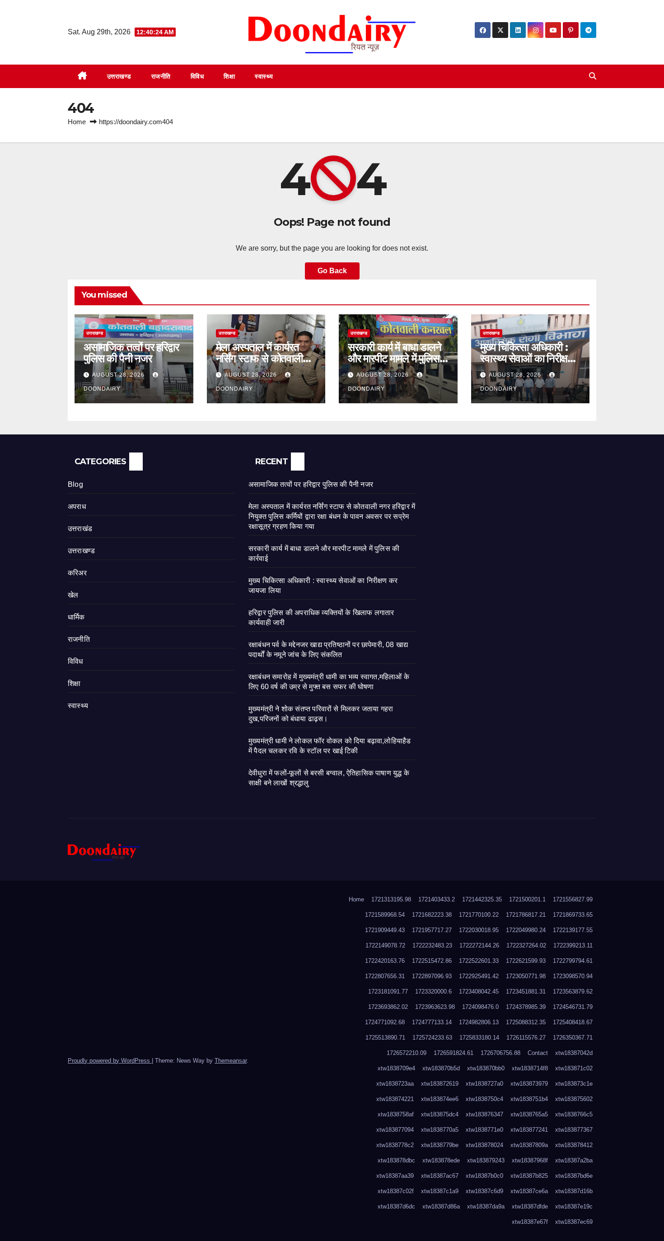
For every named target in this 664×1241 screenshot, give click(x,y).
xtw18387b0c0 (484, 1175)
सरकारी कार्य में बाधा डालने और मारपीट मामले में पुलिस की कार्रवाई (394, 358)
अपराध (77, 506)
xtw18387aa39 (395, 1175)
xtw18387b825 (529, 1175)
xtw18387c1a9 (439, 1191)
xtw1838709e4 (396, 1068)
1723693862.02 (388, 1006)
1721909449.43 (385, 930)
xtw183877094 (395, 1129)
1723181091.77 (388, 991)
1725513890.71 (385, 1037)
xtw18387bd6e (574, 1175)
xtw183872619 (439, 1083)
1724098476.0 (480, 1006)
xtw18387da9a (486, 1206)
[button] (592, 76)
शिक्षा (229, 76)
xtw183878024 (484, 1145)
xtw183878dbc (396, 1160)
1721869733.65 (573, 914)
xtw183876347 (484, 1114)
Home (77, 122)
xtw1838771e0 (484, 1129)
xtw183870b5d (441, 1068)
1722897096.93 (432, 976)
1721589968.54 (385, 914)
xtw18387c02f (396, 1191)
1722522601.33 (479, 960)
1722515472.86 (432, 960)
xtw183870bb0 (486, 1068)
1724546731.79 (573, 1006)
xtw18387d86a (441, 1206)
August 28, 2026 (119, 375)
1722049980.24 (526, 930)
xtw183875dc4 (439, 1114)
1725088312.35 (526, 1022)
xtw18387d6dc (396, 1206)
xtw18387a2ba (574, 1160)
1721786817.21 (526, 914)
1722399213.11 (573, 945)
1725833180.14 (479, 1037)
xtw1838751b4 (529, 1099)
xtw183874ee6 (439, 1099)
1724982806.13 (479, 1022)
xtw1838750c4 (484, 1099)
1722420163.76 (385, 960)
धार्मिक (76, 617)
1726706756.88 (500, 1053)
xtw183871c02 (574, 1068)
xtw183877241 (529, 1129)
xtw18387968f (530, 1160)
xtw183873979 (529, 1083)
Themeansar (231, 1060)
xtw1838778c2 (395, 1145)
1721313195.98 (391, 899)
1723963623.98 (435, 1006)
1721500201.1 (527, 899)
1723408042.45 (479, 991)
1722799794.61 (573, 960)
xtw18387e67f (530, 1221)
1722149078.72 (385, 945)
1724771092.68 (385, 1022)
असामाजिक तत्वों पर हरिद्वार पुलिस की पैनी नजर (131, 353)
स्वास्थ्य (264, 76)
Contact (538, 1053)
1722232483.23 (432, 945)
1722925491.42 (479, 976)
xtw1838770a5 (439, 1129)
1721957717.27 (432, 930)
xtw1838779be (439, 1145)
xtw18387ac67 (439, 1175)
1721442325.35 (482, 899)
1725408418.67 (573, 1022)
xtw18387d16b (574, 1191)
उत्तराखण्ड (119, 76)
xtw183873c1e (574, 1083)
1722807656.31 (385, 976)
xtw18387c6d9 (484, 1191)
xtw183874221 (395, 1099)
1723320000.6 (433, 991)
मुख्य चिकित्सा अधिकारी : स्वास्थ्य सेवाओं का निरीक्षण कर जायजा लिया (527, 358)
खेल (73, 595)
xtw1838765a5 (529, 1114)
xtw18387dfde (530, 1206)
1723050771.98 (526, 976)
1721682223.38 (432, 914)
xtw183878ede (441, 1160)
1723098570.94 (573, 976)
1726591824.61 (453, 1053)
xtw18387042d (574, 1053)
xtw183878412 (574, 1145)
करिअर (77, 573)
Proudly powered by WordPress (110, 1060)
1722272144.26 (479, 945)
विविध (197, 76)
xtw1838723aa (395, 1083)
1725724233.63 (432, 1037)
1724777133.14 (432, 1022)
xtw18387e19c (574, 1206)
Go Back (332, 271)
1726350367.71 (573, 1037)
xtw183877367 (574, 1129)
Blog (75, 484)
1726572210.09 (406, 1053)
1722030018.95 (479, 930)
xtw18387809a (529, 1145)
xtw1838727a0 (484, 1083)
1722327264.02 (526, 945)
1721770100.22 (479, 914)
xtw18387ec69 (574, 1221)
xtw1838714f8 (530, 1068)
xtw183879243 (486, 1160)
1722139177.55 (573, 930)
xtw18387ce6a (529, 1191)
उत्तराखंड (80, 528)
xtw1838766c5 (574, 1114)
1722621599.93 (526, 960)
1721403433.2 (436, 899)
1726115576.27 (526, 1037)
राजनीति (161, 76)
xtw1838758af (396, 1114)
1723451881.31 (526, 991)
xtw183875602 (574, 1099)
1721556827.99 (573, 899)
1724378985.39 (526, 1006)
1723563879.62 (573, 991)
